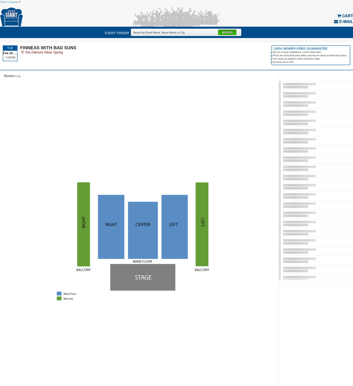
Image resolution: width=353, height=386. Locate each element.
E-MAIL (345, 21)
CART (347, 16)
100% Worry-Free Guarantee (300, 48)
